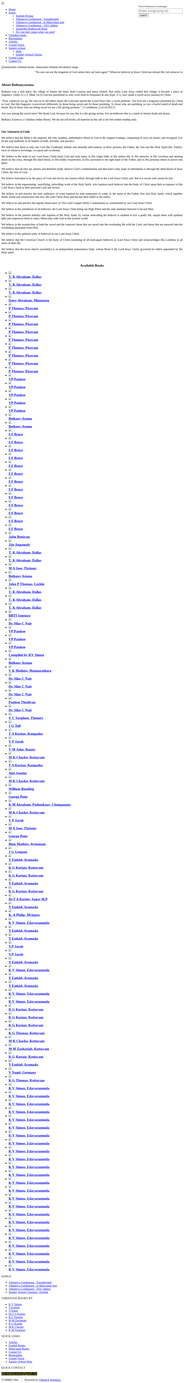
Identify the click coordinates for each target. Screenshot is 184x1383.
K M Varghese (17, 1330)
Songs (12, 12)
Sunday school (17, 48)
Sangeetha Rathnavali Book (31, 28)
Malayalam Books (19, 1348)
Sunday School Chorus (29, 54)
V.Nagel (13, 1310)
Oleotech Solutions (50, 1379)
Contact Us (15, 60)
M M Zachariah (17, 1320)
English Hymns (24, 15)
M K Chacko (16, 1326)
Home (12, 9)
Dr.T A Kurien (17, 1313)
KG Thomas (16, 1317)
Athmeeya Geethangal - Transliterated (37, 19)
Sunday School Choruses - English (28, 1292)
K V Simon (15, 1304)
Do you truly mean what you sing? (35, 31)
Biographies (15, 38)
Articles (13, 41)
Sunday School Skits (20, 1361)
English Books (17, 1345)
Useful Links (16, 57)
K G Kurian (15, 1323)
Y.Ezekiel (14, 1307)
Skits (18, 51)
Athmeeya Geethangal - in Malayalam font (40, 22)
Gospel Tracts (16, 44)
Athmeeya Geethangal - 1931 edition (37, 25)
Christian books (17, 35)
